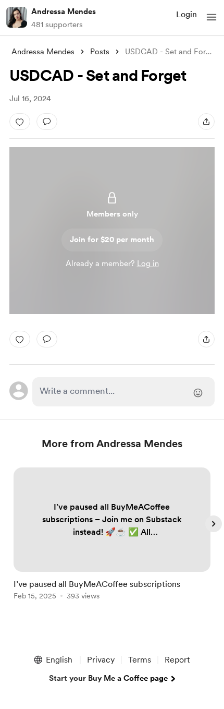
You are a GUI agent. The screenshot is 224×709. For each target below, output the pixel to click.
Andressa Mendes (63, 11)
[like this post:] (19, 121)
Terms (139, 660)
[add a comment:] (46, 121)
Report (177, 660)
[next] (213, 523)
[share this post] (206, 121)
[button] (211, 17)
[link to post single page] (112, 535)
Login (186, 14)
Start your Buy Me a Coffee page (108, 678)
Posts (99, 51)
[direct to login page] (123, 391)
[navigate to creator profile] (16, 17)
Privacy (101, 660)
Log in (148, 263)
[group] (112, 539)
